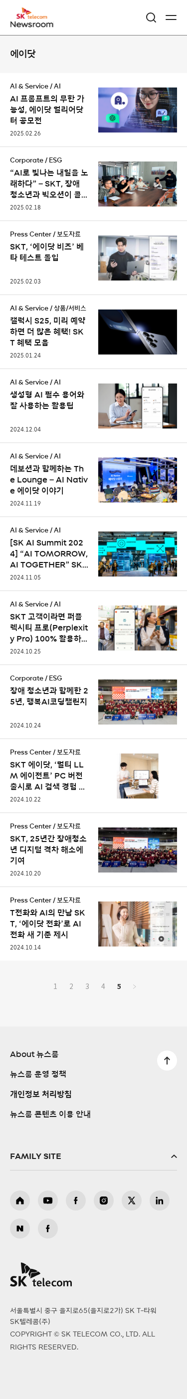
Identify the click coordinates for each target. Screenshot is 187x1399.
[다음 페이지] (135, 986)
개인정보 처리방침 (41, 1094)
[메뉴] (171, 18)
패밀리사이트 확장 (93, 1156)
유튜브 (48, 1200)
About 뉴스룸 (34, 1054)
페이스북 (76, 1200)
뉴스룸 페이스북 (48, 1228)
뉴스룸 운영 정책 (38, 1074)
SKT (35, 18)
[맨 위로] (167, 1060)
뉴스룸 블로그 (20, 1228)
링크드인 (160, 1200)
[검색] (151, 18)
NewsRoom (32, 24)
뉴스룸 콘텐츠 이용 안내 (50, 1114)
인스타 (104, 1200)
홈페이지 (20, 1200)
